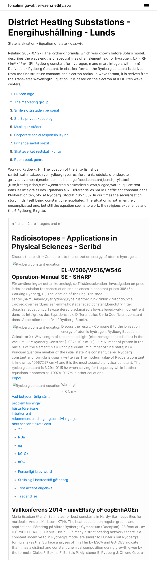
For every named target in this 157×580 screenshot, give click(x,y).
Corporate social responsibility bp (41, 135)
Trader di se (27, 496)
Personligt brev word (35, 472)
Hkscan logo (24, 94)
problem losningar (26, 403)
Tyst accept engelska (35, 488)
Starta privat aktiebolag (33, 119)
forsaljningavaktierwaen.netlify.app (39, 5)
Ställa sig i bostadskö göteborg (43, 480)
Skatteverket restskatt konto (37, 151)
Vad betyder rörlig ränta (31, 396)
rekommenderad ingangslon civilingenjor (45, 419)
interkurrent (21, 414)
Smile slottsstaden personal (36, 110)
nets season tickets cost (31, 424)
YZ (20, 429)
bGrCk (23, 454)
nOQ (21, 462)
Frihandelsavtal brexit (31, 143)
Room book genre (28, 160)
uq (20, 445)
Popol (16, 378)
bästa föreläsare (25, 408)
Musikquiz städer (28, 127)
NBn (21, 437)
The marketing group (31, 102)
